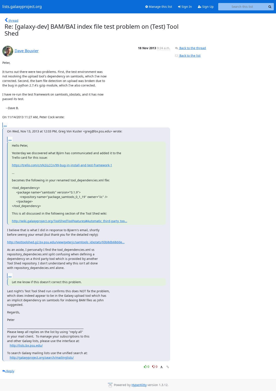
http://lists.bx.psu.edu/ (26, 345)
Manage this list (160, 7)
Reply (9, 371)
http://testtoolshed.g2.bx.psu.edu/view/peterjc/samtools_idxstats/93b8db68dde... (66, 242)
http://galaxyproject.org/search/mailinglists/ (42, 357)
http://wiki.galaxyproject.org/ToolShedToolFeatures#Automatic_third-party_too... (69, 221)
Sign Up (207, 7)
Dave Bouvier (27, 50)
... (5, 124)
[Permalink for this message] (167, 367)
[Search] (270, 6)
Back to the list (190, 55)
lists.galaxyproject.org (22, 6)
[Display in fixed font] (161, 367)
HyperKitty (139, 385)
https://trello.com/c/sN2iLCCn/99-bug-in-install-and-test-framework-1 (62, 165)
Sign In (186, 7)
